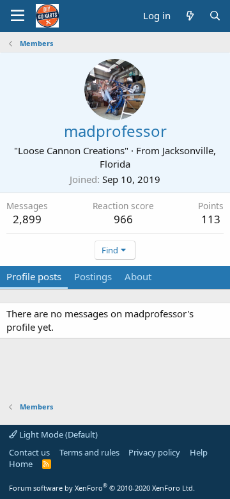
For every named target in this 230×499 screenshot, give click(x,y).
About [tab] (138, 276)
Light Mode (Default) (57, 434)
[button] (18, 16)
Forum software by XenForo (102, 488)
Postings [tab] (93, 276)
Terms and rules (89, 452)
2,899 (27, 219)
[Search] (215, 16)
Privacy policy (154, 452)
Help (199, 452)
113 (210, 219)
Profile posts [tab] (33, 276)
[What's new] (189, 16)
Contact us (29, 452)
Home (21, 464)
